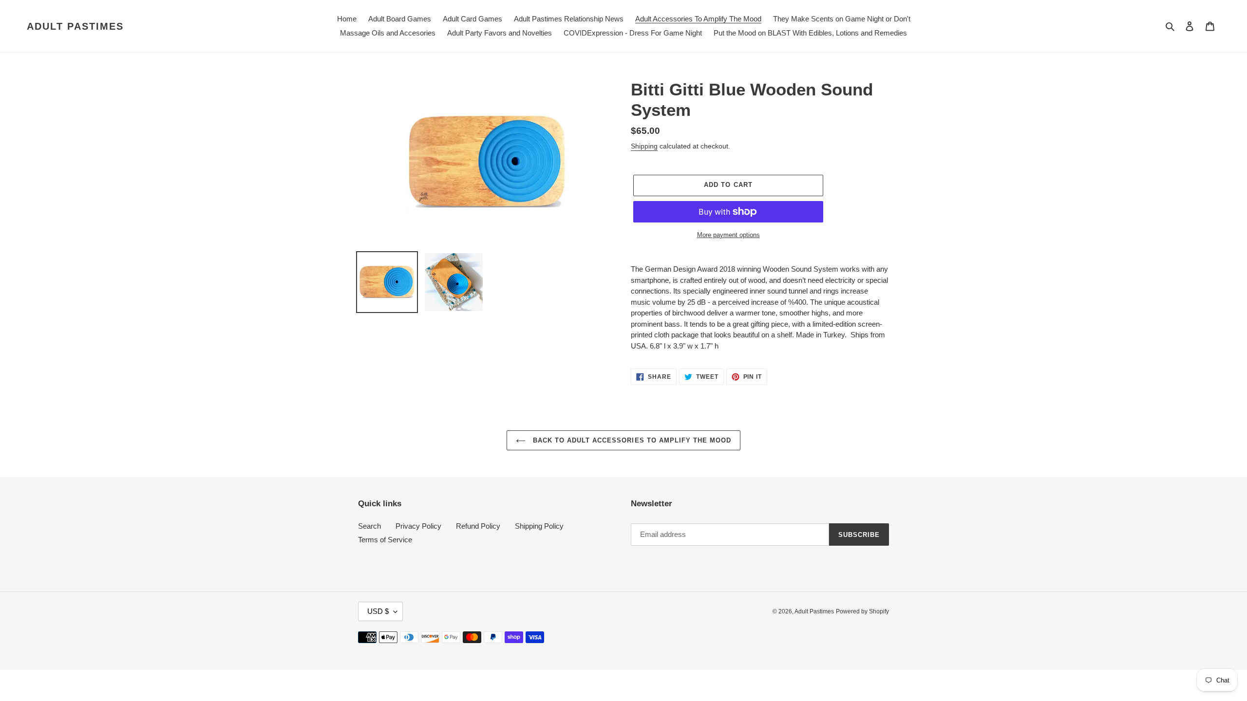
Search (369, 526)
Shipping (644, 146)
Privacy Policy (418, 526)
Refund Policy (478, 526)
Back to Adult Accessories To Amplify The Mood (631, 440)
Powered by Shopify (862, 611)
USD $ (378, 611)
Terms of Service (385, 539)
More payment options (728, 235)
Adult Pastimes (75, 26)
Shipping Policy (539, 526)
